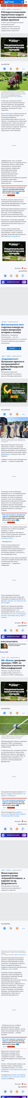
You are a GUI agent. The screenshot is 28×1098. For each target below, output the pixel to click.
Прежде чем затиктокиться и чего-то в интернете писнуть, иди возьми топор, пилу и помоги (13, 614)
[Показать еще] (23, 69)
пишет (10, 972)
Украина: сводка (18, 5)
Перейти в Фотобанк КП (20, 957)
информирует (6, 454)
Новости (3, 5)
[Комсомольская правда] (9, 2)
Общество (9, 9)
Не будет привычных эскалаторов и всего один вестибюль (14, 1072)
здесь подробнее (13, 236)
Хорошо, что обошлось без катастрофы (13, 602)
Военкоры (9, 5)
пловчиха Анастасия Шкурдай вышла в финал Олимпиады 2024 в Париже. (13, 814)
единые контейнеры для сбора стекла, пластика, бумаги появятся (13, 1079)
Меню (2, 2)
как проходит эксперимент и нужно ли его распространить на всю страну (13, 190)
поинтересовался (7, 538)
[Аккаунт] (26, 2)
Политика (8, 356)
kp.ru (25, 268)
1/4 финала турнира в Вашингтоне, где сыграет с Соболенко (13, 794)
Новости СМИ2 (4, 652)
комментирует (9, 114)
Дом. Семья (4, 321)
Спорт (8, 657)
